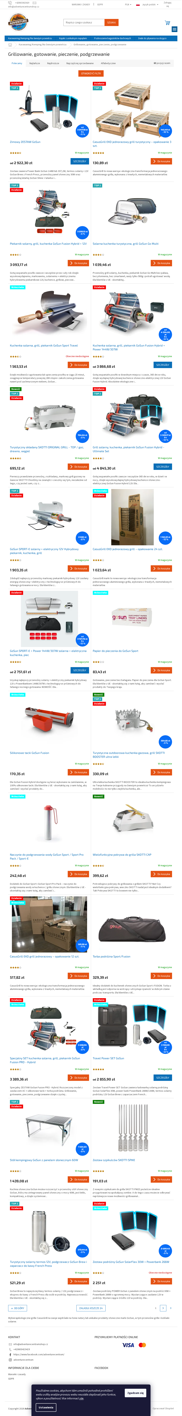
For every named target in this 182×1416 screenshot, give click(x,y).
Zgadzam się (135, 1393)
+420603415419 (22, 1349)
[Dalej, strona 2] (163, 1308)
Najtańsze (35, 63)
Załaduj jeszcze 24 (91, 1308)
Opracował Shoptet (163, 1409)
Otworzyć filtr (91, 73)
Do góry (19, 1308)
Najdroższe (53, 63)
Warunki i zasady (81, 4)
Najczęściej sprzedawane (80, 63)
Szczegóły (79, 161)
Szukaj (111, 22)
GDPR (100, 4)
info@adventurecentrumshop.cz (31, 1344)
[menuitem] (30, 38)
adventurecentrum (23, 1360)
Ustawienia (46, 1407)
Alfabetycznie (108, 63)
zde (81, 1398)
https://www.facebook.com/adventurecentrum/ (39, 1354)
